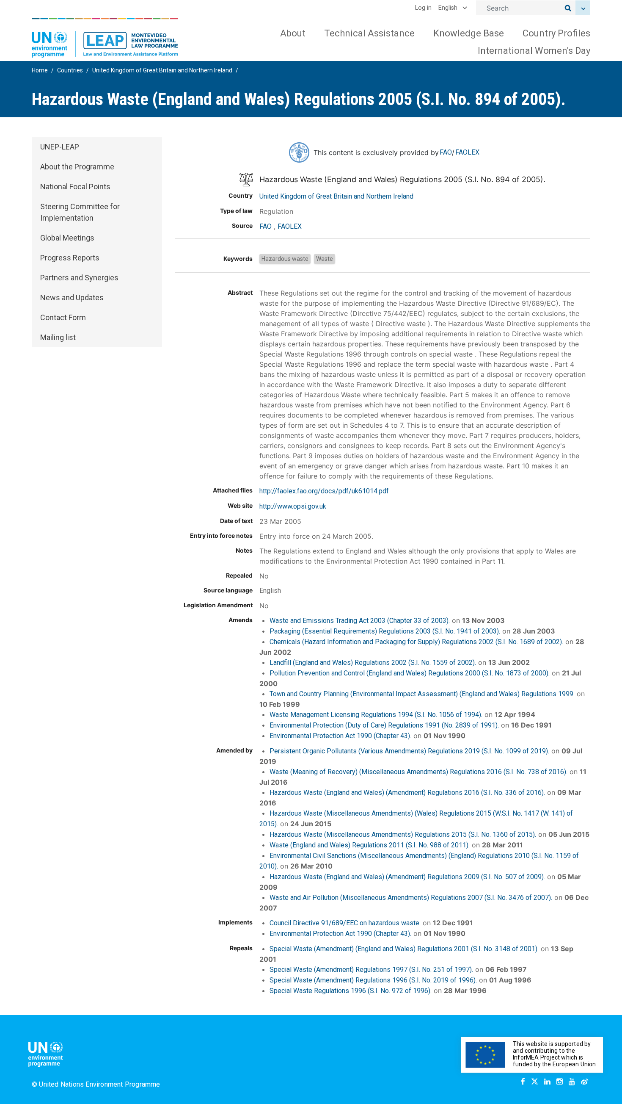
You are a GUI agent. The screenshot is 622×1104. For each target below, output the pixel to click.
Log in (423, 7)
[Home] (105, 38)
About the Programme (77, 166)
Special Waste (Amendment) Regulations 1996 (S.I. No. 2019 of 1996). (373, 980)
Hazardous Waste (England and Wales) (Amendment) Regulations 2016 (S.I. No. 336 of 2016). (407, 793)
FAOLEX (467, 152)
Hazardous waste (284, 258)
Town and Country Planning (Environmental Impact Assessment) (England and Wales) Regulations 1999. (422, 694)
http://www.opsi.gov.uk (292, 506)
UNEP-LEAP (59, 146)
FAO (446, 152)
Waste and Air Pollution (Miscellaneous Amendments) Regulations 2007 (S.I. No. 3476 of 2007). (411, 898)
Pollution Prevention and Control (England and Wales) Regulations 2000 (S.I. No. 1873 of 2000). (410, 673)
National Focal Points (75, 186)
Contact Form (63, 317)
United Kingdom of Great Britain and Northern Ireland (162, 70)
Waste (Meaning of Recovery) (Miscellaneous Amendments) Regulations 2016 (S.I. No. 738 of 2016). (418, 772)
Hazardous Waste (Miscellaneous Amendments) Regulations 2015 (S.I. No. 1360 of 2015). (403, 834)
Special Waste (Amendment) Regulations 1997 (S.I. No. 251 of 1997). (371, 970)
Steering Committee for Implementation (80, 212)
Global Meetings (67, 237)
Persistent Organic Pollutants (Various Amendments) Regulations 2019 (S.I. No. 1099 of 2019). (409, 751)
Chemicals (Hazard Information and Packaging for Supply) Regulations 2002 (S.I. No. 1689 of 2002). (416, 642)
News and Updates (72, 297)
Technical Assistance (369, 33)
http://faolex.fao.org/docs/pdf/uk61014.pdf (324, 491)
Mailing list (58, 337)
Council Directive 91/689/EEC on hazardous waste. (345, 923)
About (292, 33)
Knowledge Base (468, 33)
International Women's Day (534, 50)
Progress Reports (69, 257)
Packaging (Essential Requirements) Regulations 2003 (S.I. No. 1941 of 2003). (385, 631)
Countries (70, 70)
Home (40, 70)
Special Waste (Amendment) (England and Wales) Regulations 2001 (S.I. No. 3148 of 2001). (404, 949)
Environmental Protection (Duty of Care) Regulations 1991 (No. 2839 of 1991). (384, 725)
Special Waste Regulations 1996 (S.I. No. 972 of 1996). (351, 991)
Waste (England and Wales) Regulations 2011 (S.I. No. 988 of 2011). (370, 845)
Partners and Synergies (79, 277)
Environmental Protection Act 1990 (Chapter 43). (340, 736)
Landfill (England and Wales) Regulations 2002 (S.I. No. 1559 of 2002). (373, 663)
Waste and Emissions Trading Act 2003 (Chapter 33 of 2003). (360, 621)
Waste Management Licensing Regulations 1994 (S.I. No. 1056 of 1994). (376, 715)
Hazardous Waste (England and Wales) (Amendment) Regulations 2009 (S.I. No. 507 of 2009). (407, 877)
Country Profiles (556, 33)
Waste (324, 258)
